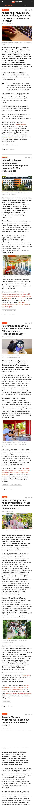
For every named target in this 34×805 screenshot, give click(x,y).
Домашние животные (15, 484)
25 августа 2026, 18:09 (7, 511)
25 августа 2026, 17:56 (7, 728)
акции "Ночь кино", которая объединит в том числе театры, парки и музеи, (15, 687)
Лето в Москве (6, 701)
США (4, 145)
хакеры (15, 145)
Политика (8, 5)
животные (5, 484)
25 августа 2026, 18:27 (7, 174)
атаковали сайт (21, 124)
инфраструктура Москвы (9, 310)
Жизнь (26, 5)
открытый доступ (8, 137)
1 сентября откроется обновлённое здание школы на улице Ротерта (16, 304)
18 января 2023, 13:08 (7, 23)
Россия (9, 145)
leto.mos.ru (26, 675)
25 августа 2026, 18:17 (7, 337)
